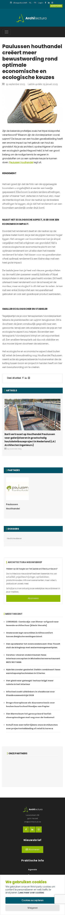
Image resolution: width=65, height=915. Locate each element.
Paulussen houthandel (21, 162)
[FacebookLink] (46, 3)
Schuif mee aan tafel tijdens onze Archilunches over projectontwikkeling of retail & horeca (32, 726)
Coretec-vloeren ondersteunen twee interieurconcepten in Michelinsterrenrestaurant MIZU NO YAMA (33, 658)
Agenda (32, 869)
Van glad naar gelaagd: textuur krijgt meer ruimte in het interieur (30, 682)
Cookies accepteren (33, 900)
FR (35, 3)
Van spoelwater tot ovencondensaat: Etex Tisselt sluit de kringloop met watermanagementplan (33, 645)
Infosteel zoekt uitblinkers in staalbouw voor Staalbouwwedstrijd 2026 (30, 693)
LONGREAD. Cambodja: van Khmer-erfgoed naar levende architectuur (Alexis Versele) (32, 623)
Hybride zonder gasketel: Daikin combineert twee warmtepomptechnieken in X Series (33, 671)
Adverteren (56, 6)
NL (30, 3)
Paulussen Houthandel (13, 506)
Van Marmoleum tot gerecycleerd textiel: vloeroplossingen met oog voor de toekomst (30, 715)
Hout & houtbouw (14, 538)
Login (40, 3)
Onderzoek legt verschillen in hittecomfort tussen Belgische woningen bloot (29, 634)
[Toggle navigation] (6, 32)
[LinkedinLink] (49, 3)
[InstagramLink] (53, 3)
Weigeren (32, 908)
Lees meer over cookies (31, 892)
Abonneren (33, 598)
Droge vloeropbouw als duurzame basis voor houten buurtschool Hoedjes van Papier (30, 704)
